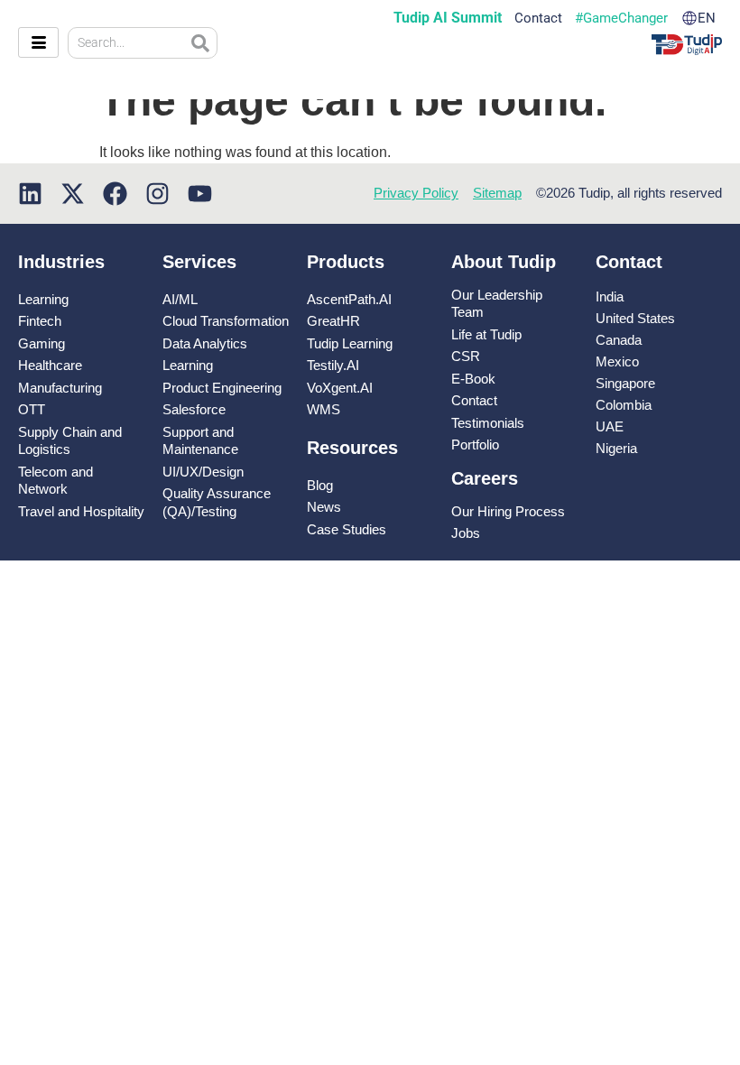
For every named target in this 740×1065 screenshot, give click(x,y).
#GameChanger (621, 18)
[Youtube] (200, 193)
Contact (538, 18)
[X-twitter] (72, 193)
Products (345, 262)
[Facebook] (115, 193)
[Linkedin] (30, 193)
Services (199, 262)
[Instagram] (157, 193)
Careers (484, 478)
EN (707, 18)
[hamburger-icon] (38, 42)
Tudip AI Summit (447, 18)
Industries (61, 262)
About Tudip (503, 262)
